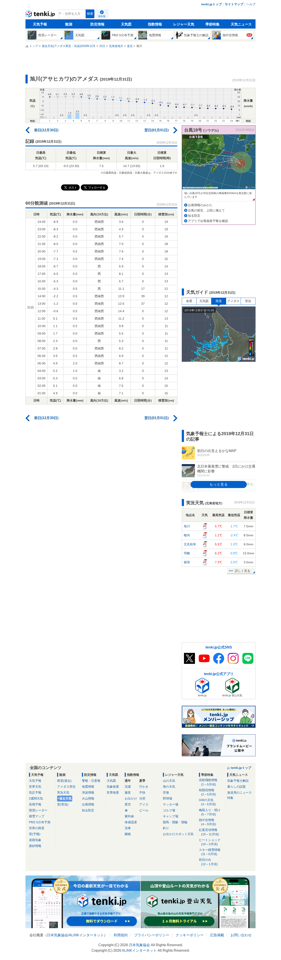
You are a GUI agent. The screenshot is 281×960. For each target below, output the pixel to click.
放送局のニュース (239, 792)
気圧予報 (35, 792)
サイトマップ (234, 4)
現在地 (101, 16)
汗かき (143, 786)
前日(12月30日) (46, 130)
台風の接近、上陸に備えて (206, 210)
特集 (230, 798)
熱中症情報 (207, 822)
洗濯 (128, 786)
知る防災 (194, 215)
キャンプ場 (170, 816)
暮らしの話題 (236, 786)
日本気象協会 (57, 935)
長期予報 (35, 804)
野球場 (167, 798)
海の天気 (169, 786)
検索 (90, 13)
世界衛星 (113, 792)
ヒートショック (209, 842)
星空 (128, 804)
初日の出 (208, 862)
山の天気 (169, 780)
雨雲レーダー (38, 810)
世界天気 (35, 786)
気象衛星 (113, 786)
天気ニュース (241, 24)
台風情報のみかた (200, 205)
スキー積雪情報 (209, 852)
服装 (128, 792)
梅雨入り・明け (209, 812)
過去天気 (65, 798)
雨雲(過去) (64, 780)
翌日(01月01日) (156, 130)
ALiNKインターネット (86, 935)
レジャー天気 (183, 24)
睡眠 (128, 834)
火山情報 (88, 798)
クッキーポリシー (190, 935)
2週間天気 (36, 798)
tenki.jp (40, 14)
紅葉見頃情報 (209, 832)
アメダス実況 (66, 786)
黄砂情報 (35, 846)
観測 (68, 24)
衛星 (189, 301)
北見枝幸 (190, 544)
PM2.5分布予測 (39, 822)
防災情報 (97, 24)
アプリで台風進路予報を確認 (208, 220)
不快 (142, 792)
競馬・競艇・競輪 (175, 822)
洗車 (128, 828)
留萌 (187, 562)
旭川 (187, 526)
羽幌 (187, 553)
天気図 (126, 24)
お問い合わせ (241, 935)
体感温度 (131, 822)
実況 (248, 301)
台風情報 (88, 804)
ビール (143, 810)
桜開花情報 (207, 792)
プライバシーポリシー (151, 935)
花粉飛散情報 (208, 782)
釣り (166, 828)
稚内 (187, 535)
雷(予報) (34, 834)
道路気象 (35, 840)
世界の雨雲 (36, 828)
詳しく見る (242, 571)
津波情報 (88, 792)
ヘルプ (251, 4)
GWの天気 (207, 802)
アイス (143, 804)
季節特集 (212, 24)
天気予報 (40, 24)
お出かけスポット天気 (178, 834)
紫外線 (129, 816)
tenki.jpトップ (211, 4)
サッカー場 (170, 804)
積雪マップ (36, 816)
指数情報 (155, 24)
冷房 (142, 798)
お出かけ (131, 798)
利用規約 (121, 935)
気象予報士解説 (238, 780)
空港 (166, 792)
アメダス (233, 301)
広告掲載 (217, 935)
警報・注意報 (91, 780)
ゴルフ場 (169, 810)
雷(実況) (62, 804)
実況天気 (63, 792)
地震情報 (88, 786)
